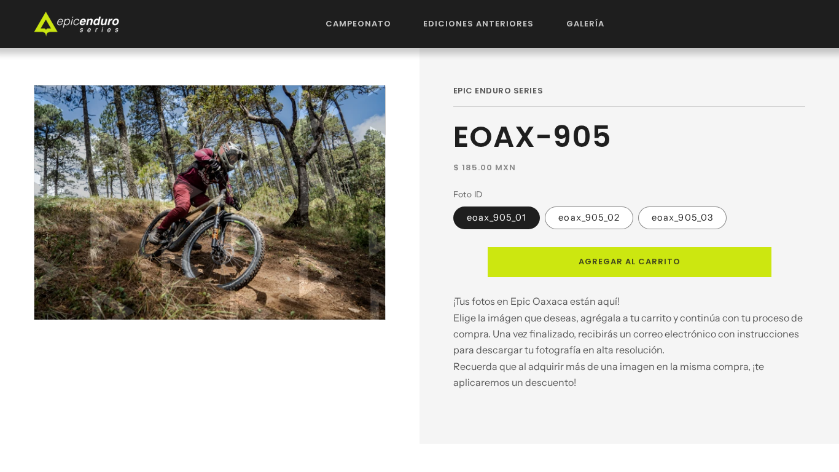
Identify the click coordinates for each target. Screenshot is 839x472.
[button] (359, 24)
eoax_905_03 (682, 217)
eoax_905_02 (589, 217)
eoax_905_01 (497, 217)
